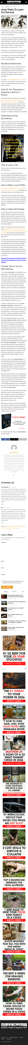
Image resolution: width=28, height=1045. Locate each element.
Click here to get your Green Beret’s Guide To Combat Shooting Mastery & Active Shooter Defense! (14, 260)
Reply (3, 504)
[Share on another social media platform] (23, 439)
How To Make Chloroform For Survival (15, 615)
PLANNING (7, 6)
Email (3, 568)
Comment (4, 542)
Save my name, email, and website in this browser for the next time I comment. (13, 582)
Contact (2, 1039)
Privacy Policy (4, 1037)
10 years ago (13, 487)
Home (2, 6)
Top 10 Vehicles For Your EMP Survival (15, 608)
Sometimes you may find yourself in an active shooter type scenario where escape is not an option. (14, 231)
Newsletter (9, 1039)
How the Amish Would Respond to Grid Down (17, 602)
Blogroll (21, 1037)
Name (3, 561)
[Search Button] (26, 2)
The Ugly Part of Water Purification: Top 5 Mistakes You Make (17, 621)
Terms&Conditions (14, 1037)
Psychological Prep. (15, 6)
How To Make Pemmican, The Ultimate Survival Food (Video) (16, 595)
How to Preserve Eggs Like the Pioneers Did (16, 628)
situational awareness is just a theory (16, 79)
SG (2, 507)
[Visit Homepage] (14, 2)
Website (3, 574)
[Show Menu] (2, 2)
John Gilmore (14, 452)
